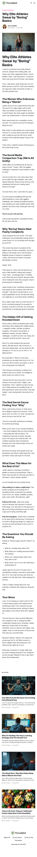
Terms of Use (28, 837)
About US (7, 837)
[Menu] (34, 2)
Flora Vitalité (12, 26)
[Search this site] (31, 2)
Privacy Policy (17, 837)
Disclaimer (18, 840)
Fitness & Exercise (8, 10)
